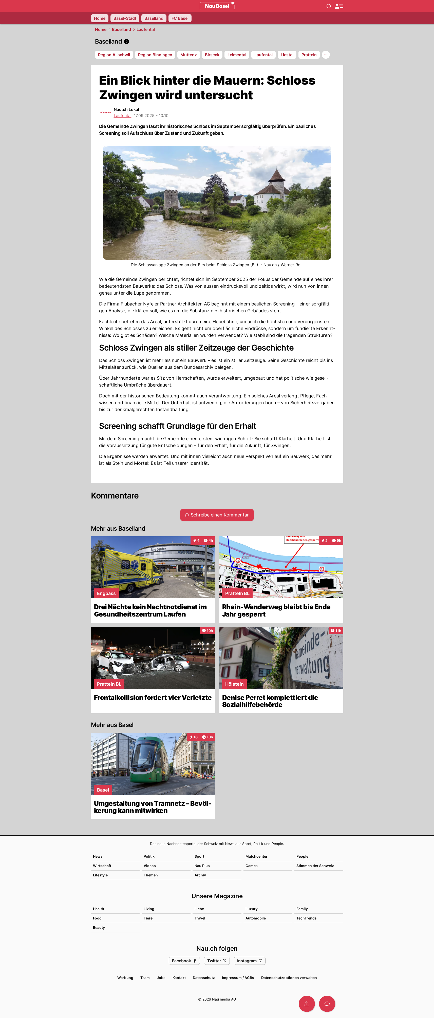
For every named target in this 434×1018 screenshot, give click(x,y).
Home (100, 29)
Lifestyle (100, 875)
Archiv (200, 875)
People (302, 856)
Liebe (199, 909)
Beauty (99, 927)
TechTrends (306, 918)
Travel (200, 918)
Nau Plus (202, 865)
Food (97, 918)
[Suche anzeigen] (329, 6)
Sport (199, 856)
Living (149, 909)
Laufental (146, 29)
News (98, 856)
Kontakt (179, 977)
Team (145, 977)
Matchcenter (257, 856)
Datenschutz (204, 977)
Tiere (148, 918)
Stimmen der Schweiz (315, 865)
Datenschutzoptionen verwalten (289, 977)
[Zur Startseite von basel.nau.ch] (217, 6)
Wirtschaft (102, 865)
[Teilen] (307, 1004)
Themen (151, 875)
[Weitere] (326, 55)
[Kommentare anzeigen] (327, 1004)
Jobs (161, 977)
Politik (149, 856)
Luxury (252, 909)
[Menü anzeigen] (339, 6)
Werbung (125, 977)
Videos (150, 865)
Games (252, 865)
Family (302, 909)
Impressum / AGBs (238, 977)
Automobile (256, 918)
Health (98, 909)
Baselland (121, 29)
